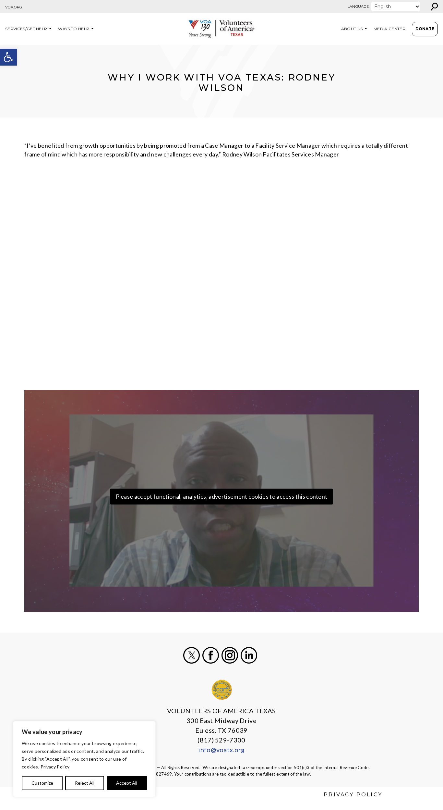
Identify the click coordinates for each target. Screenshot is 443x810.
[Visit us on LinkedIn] (249, 655)
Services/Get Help (26, 28)
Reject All (84, 783)
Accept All (126, 783)
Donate (425, 28)
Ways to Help (73, 28)
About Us (352, 28)
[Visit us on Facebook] (210, 655)
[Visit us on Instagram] (230, 655)
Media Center (389, 28)
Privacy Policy (55, 766)
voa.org (13, 7)
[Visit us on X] (191, 655)
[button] (8, 57)
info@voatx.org (221, 750)
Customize (42, 783)
